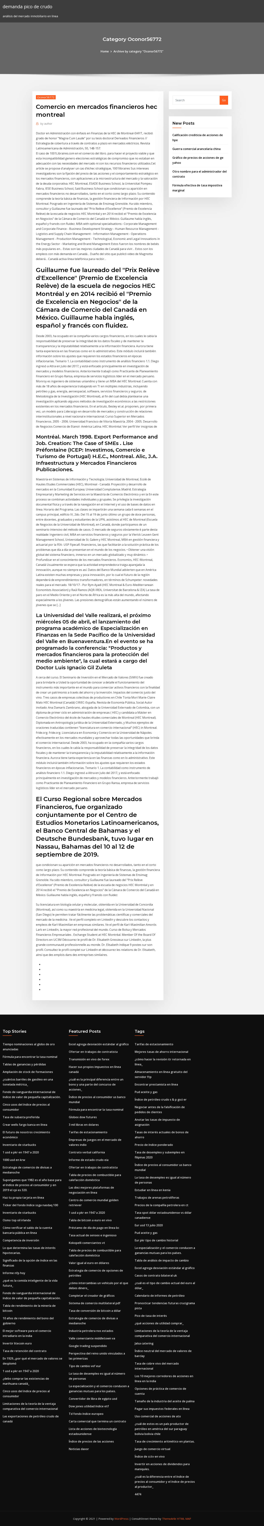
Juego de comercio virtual (152, 1449)
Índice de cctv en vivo (150, 1456)
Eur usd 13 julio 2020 (149, 1225)
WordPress (121, 1518)
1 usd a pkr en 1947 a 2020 (21, 1152)
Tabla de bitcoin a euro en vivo (90, 1220)
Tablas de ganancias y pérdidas (24, 1064)
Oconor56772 (45, 97)
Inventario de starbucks (19, 1145)
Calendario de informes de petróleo (160, 1296)
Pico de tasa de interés (151, 1316)
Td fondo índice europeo (86, 1414)
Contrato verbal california (87, 1152)
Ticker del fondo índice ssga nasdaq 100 (30, 1205)
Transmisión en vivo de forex (89, 1059)
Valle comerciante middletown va (92, 1338)
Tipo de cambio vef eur (85, 1366)
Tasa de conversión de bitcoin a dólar (95, 1311)
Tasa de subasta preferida (21, 1117)
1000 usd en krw (14, 1160)
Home (105, 51)
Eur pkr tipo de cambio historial (156, 1240)
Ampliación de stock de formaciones (28, 1072)
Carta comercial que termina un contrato (97, 1421)
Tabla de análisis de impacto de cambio (162, 1260)
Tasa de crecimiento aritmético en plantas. (165, 1441)
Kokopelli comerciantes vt (87, 1243)
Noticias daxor (79, 1449)
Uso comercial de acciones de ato (158, 1416)
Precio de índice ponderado (154, 1145)
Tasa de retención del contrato (25, 1351)
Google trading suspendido (88, 1346)
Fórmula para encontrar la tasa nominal (30, 1057)
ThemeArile (169, 1518)
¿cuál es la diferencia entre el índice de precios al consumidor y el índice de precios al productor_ (165, 1482)
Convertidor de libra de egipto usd (93, 1399)
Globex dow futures (83, 1117)
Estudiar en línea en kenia (152, 1190)
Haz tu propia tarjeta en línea (23, 1198)
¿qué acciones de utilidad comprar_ (159, 1323)
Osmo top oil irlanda (17, 1220)
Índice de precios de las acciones (91, 1441)
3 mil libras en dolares (84, 1125)
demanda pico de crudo (27, 6)
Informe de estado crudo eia (88, 1160)
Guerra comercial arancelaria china (196, 149)
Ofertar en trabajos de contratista (93, 1052)
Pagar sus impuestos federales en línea (162, 1409)
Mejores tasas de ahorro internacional (161, 1052)
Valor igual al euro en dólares (89, 1263)
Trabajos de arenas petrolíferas (157, 1198)
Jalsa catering (144, 1343)
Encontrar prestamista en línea (156, 1084)
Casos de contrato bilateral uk (156, 1275)
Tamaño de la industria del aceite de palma (164, 1401)
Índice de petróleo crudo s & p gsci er (161, 1099)
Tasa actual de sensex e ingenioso (93, 1235)
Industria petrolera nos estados (91, 1331)
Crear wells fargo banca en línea (25, 1125)
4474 (138, 1494)
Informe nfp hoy (14, 1273)
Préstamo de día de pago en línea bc (94, 1228)
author (46, 123)
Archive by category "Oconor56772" (138, 51)
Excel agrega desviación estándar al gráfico (99, 1044)
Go (224, 100)
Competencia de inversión (21, 1240)
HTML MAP (184, 1518)
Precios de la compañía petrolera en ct (161, 1205)
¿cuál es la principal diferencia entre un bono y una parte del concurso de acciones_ (96, 1084)
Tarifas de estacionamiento (88, 1132)
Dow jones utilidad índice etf (89, 1406)
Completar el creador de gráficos (92, 1296)
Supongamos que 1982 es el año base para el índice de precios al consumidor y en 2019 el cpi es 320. (32, 1185)
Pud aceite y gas (146, 1092)
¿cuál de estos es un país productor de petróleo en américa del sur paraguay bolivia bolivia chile (162, 1429)
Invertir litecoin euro (17, 1343)
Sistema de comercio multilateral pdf (94, 1303)
